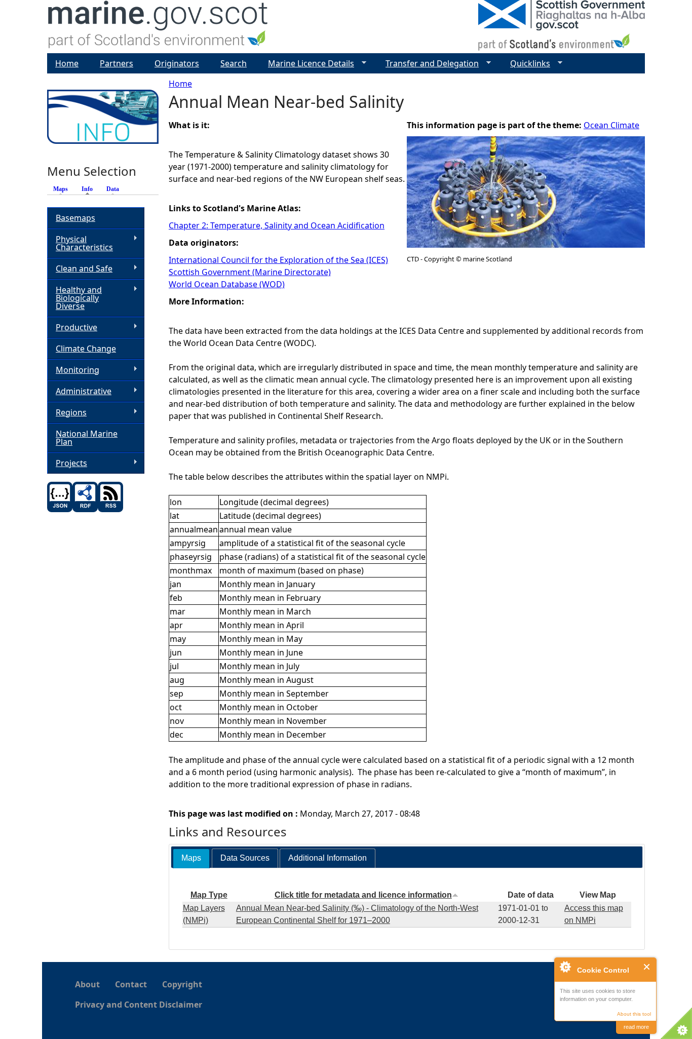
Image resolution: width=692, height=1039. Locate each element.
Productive (72, 327)
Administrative (79, 391)
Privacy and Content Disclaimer (138, 1004)
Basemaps (75, 217)
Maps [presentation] (191, 858)
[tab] (191, 858)
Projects (67, 463)
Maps (60, 189)
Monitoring (73, 370)
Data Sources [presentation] (245, 858)
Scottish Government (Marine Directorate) (250, 272)
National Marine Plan (87, 437)
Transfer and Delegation (428, 63)
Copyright (182, 984)
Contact (131, 984)
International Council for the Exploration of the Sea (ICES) (278, 259)
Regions (67, 412)
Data (112, 189)
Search (233, 63)
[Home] (158, 26)
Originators (177, 63)
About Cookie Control (565, 966)
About (87, 984)
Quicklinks (526, 63)
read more (636, 1027)
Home (180, 83)
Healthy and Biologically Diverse (74, 298)
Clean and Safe (79, 269)
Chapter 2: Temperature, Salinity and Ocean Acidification (277, 225)
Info (90, 189)
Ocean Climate (611, 125)
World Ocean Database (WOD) (227, 284)
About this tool (634, 1014)
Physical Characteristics (80, 243)
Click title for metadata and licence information (363, 895)
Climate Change (86, 348)
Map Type (208, 895)
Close (647, 967)
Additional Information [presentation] (327, 858)
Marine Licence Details (307, 63)
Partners (116, 63)
